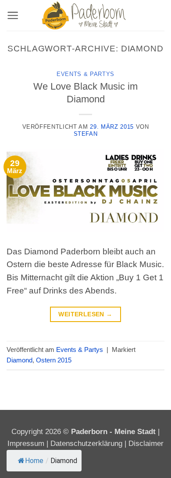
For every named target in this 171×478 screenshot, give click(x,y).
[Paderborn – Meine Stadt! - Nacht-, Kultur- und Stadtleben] (85, 15)
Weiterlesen (85, 314)
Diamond (19, 360)
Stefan (86, 133)
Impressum (26, 443)
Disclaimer (146, 443)
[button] (13, 15)
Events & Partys (85, 74)
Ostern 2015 (53, 360)
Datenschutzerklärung (86, 443)
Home (34, 460)
